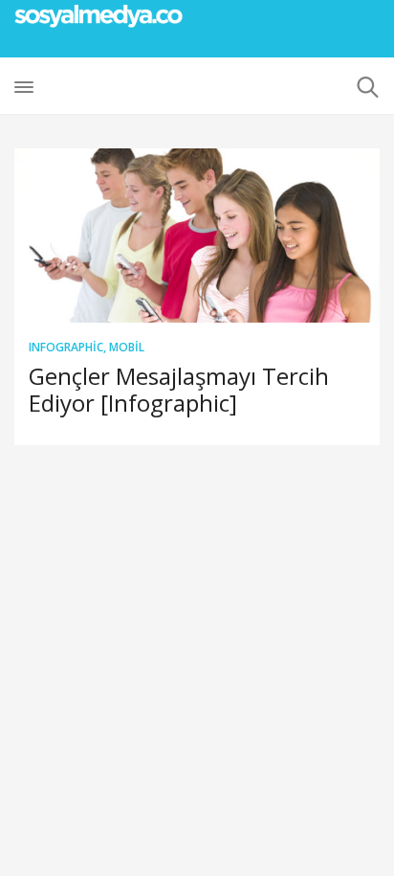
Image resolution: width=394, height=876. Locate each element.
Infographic (66, 347)
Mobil (126, 347)
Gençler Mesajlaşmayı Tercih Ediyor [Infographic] (179, 389)
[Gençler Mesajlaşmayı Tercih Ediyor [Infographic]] (197, 235)
